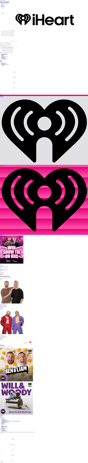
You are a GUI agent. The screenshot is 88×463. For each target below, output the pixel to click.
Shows (2, 4)
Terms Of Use (2, 423)
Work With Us (3, 424)
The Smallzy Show (3, 58)
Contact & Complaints (3, 419)
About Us (2, 418)
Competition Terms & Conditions (5, 64)
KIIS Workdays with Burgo (4, 54)
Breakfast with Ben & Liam (4, 3)
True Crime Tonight (3, 57)
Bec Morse (2, 427)
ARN (2, 461)
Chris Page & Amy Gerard (4, 56)
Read (0, 60)
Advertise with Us (3, 6)
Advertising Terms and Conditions (5, 420)
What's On (2, 5)
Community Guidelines (3, 421)
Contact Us (1, 61)
